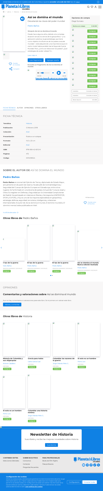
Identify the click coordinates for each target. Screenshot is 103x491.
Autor (20, 108)
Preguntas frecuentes (30, 467)
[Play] (22, 18)
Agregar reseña (53, 60)
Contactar (26, 464)
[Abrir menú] (99, 7)
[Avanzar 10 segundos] (64, 72)
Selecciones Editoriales (11, 461)
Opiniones (28, 108)
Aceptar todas (89, 482)
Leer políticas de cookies (34, 486)
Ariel (27, 132)
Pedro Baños (11, 177)
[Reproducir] (59, 73)
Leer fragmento (36, 60)
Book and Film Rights (50, 461)
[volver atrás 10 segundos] (53, 72)
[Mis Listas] (91, 7)
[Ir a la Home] (3, 12)
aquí (78, 2)
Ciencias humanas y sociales (12, 268)
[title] (87, 459)
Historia (29, 123)
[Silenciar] (38, 73)
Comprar (92, 31)
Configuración (74, 482)
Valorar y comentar (12, 304)
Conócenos (27, 461)
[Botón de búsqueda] (88, 7)
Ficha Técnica (9, 108)
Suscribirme (51, 445)
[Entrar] (95, 7)
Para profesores (47, 464)
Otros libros (41, 108)
